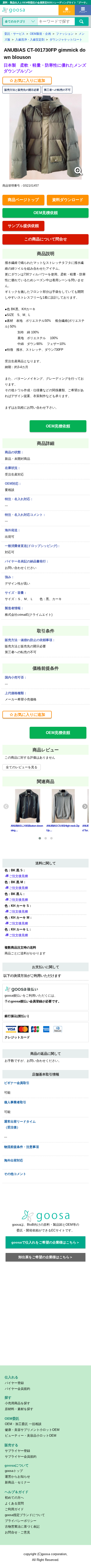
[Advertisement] (45, 1316)
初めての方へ (14, 1497)
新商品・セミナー (17, 1482)
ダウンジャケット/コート (66, 39)
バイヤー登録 (14, 1383)
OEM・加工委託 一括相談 (23, 1424)
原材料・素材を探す (19, 1409)
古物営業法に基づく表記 (22, 1526)
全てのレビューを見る (21, 767)
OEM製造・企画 (40, 33)
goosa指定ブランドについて (25, 1515)
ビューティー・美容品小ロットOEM (30, 1435)
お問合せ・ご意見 (17, 1532)
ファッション (65, 33)
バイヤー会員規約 (17, 1389)
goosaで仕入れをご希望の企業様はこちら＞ (45, 1242)
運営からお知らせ (17, 1476)
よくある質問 (14, 1503)
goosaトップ (14, 1471)
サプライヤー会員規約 (20, 1456)
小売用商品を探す (17, 1403)
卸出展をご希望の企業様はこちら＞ (45, 1257)
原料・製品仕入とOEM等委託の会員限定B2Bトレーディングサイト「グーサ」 (45, 2)
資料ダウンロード (67, 200)
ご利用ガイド (14, 1509)
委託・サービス (14, 33)
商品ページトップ (23, 200)
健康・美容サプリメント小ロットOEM (32, 1430)
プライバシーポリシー (20, 1521)
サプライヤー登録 (17, 1451)
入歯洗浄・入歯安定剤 (29, 39)
